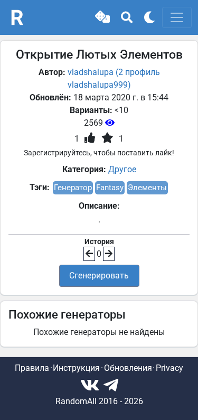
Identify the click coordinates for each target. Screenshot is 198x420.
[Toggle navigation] (177, 17)
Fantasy (110, 187)
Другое (122, 169)
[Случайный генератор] (102, 17)
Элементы (147, 187)
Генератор (73, 187)
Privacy (169, 368)
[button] (102, 17)
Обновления (128, 368)
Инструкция (76, 368)
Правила (32, 368)
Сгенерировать (99, 275)
